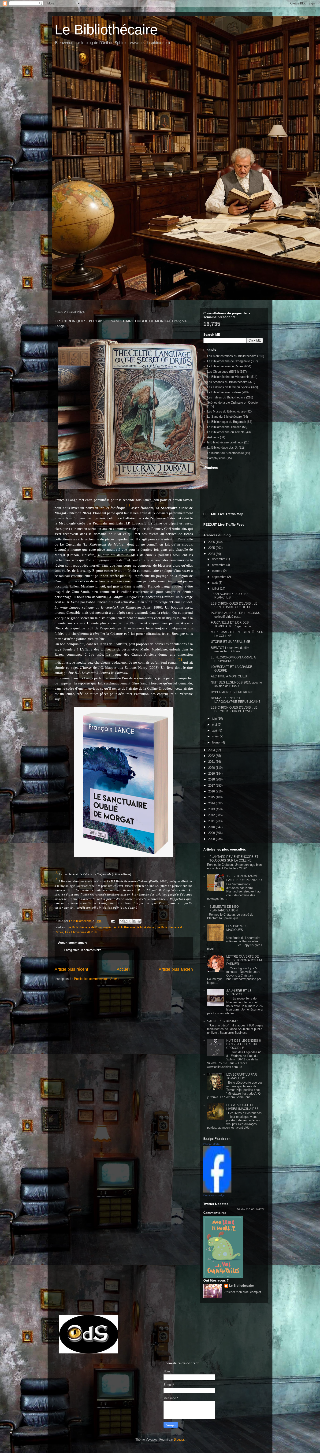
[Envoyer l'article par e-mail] (112, 921)
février (216, 742)
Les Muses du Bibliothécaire (226, 411)
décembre (219, 559)
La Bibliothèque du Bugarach (226, 422)
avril (215, 730)
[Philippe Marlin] (217, 1191)
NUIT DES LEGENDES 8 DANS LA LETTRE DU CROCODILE (243, 1044)
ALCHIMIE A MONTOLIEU (229, 676)
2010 (212, 827)
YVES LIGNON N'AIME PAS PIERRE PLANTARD (244, 878)
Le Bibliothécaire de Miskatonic (133, 927)
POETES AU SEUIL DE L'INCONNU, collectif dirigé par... (236, 614)
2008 (212, 839)
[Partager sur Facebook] (134, 921)
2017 (212, 785)
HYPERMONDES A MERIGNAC (233, 692)
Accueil (123, 969)
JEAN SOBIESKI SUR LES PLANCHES (230, 595)
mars (216, 736)
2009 (212, 833)
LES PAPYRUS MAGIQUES (237, 928)
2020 (212, 767)
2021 (212, 761)
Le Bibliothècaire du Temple (226, 432)
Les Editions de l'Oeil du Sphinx (228, 387)
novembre (219, 565)
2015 (212, 797)
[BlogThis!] (125, 921)
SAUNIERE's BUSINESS (224, 1021)
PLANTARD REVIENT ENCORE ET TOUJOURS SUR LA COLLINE (233, 858)
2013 (212, 809)
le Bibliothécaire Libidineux (225, 442)
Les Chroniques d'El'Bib (81, 932)
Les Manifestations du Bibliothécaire (231, 356)
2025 (212, 548)
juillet (216, 588)
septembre (219, 577)
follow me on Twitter (250, 1209)
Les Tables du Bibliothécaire (226, 397)
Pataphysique (216, 458)
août (215, 582)
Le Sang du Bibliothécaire (224, 416)
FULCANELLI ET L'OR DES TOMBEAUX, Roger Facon (231, 624)
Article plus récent (71, 969)
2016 (212, 791)
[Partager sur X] (130, 921)
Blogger (179, 1439)
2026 (212, 542)
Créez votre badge (214, 1195)
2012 (212, 815)
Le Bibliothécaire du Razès (225, 366)
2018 (212, 779)
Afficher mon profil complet (242, 1292)
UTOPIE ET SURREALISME (230, 641)
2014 (212, 803)
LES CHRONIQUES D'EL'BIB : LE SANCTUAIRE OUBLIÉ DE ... (234, 605)
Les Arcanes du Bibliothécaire (227, 382)
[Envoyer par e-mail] (121, 921)
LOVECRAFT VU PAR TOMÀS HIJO (241, 1076)
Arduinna (213, 437)
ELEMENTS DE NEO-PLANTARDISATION (224, 908)
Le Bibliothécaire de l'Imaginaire (89, 927)
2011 (212, 821)
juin (215, 718)
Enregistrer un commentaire (82, 950)
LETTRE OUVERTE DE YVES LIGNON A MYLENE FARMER (244, 960)
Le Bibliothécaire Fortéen (224, 392)
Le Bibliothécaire (106, 29)
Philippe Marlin (211, 1144)
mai (215, 724)
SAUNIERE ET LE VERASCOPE (239, 992)
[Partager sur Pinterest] (139, 921)
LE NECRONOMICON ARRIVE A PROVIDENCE (233, 659)
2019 (212, 773)
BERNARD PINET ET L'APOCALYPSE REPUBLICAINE (235, 699)
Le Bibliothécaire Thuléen (224, 427)
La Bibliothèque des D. (222, 447)
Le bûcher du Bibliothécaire (225, 453)
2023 (212, 750)
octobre (217, 570)
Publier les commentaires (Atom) (96, 979)
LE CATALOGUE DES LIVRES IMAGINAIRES (242, 1107)
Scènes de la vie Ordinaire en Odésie (232, 402)
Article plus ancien (176, 969)
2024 (212, 554)
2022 (212, 756)
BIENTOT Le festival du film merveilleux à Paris (230, 649)
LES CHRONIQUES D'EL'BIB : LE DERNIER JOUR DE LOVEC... (234, 709)
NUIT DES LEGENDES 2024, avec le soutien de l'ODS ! (236, 684)
